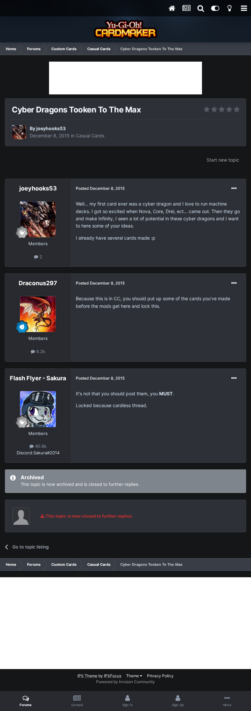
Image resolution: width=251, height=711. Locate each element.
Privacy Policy (160, 675)
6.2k (40, 351)
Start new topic (223, 160)
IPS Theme (87, 675)
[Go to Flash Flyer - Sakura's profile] (38, 409)
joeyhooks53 (51, 128)
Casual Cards (90, 135)
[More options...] (234, 188)
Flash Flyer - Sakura (38, 378)
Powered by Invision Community (125, 681)
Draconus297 (38, 283)
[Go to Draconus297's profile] (38, 314)
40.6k (40, 446)
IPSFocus (112, 675)
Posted (100, 188)
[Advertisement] (125, 78)
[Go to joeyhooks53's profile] (19, 132)
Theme (133, 675)
